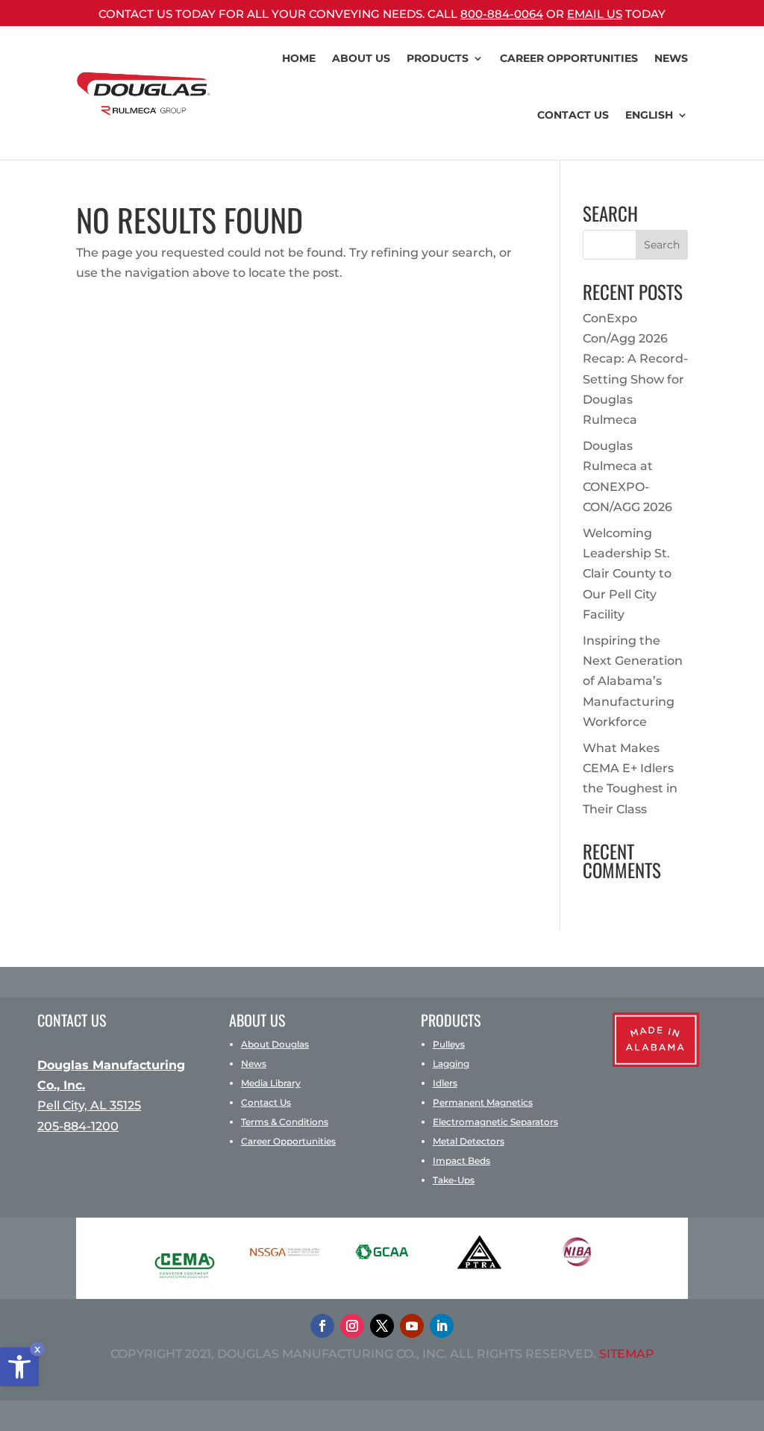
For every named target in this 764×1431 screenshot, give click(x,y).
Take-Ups (454, 1180)
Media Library (271, 1083)
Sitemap (626, 1354)
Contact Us (573, 115)
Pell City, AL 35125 (89, 1105)
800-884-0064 (501, 14)
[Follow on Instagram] (352, 1326)
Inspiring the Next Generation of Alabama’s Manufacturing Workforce (633, 681)
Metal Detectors (468, 1141)
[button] (19, 1366)
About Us (361, 58)
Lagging (451, 1063)
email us (594, 14)
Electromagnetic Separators (495, 1121)
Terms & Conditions (284, 1121)
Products (438, 58)
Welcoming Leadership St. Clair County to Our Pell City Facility (627, 573)
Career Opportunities (288, 1141)
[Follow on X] (382, 1326)
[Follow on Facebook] (322, 1326)
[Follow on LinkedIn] (442, 1326)
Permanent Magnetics (483, 1102)
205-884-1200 (78, 1126)
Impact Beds (461, 1160)
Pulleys (449, 1044)
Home (299, 58)
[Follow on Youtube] (412, 1326)
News (671, 58)
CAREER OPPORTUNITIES (569, 58)
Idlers (445, 1083)
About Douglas (275, 1044)
